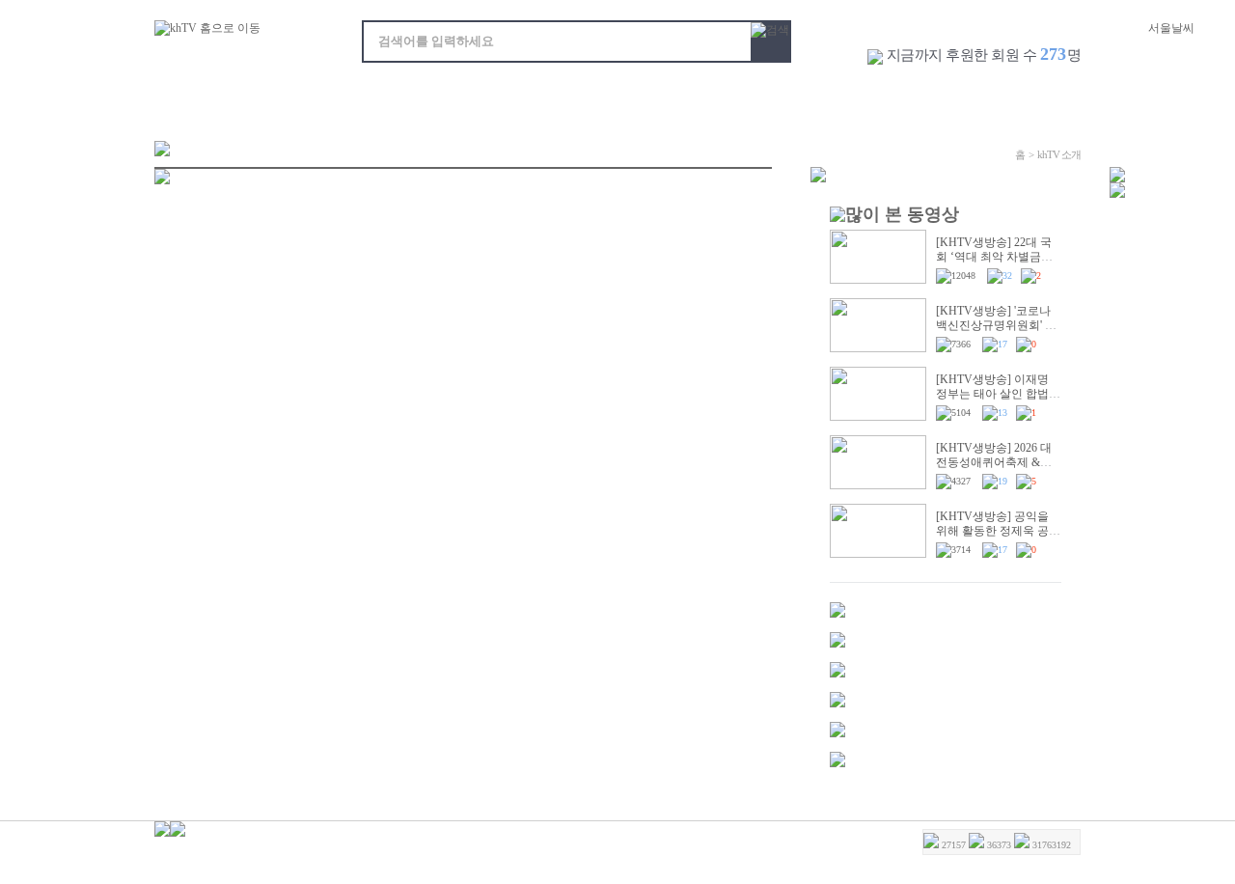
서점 (730, 95)
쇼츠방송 (544, 95)
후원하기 (1044, 95)
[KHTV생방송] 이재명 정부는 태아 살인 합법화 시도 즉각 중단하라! (998, 394)
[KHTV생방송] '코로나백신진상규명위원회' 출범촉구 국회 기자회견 (996, 325)
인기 (373, 95)
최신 (291, 95)
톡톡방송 (640, 95)
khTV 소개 (887, 95)
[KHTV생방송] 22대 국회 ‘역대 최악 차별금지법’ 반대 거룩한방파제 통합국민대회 (994, 263)
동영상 (202, 95)
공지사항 (969, 95)
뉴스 (455, 95)
